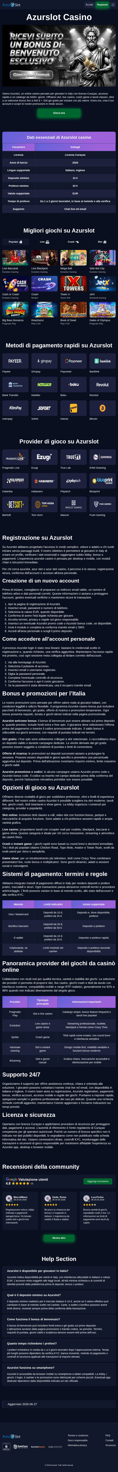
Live (42, 242)
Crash (71, 242)
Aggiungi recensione (98, 1181)
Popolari (13, 242)
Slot (100, 242)
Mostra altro (59, 1238)
